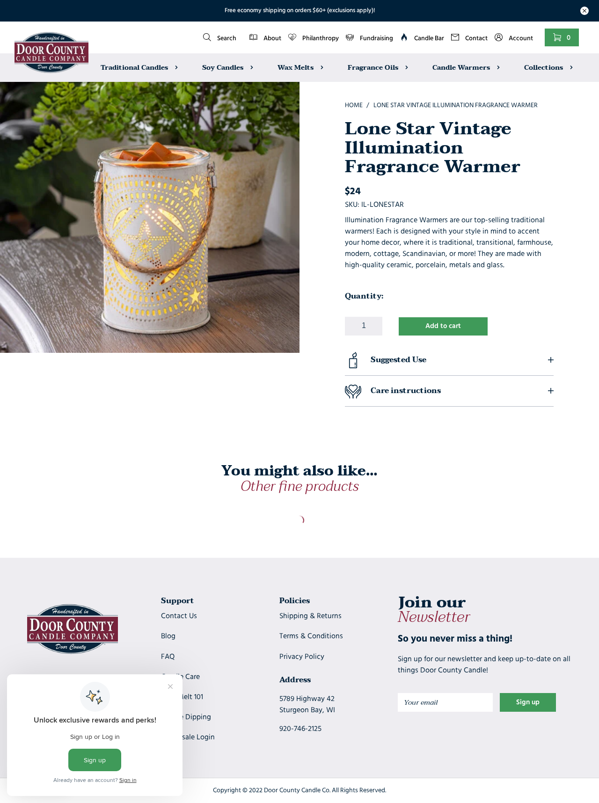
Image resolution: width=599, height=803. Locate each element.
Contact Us (179, 616)
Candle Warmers (462, 67)
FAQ (168, 657)
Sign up (528, 702)
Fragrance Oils (374, 67)
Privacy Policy (301, 657)
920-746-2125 (300, 729)
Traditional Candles (135, 67)
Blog (168, 636)
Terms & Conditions (311, 636)
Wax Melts (296, 67)
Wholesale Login (188, 737)
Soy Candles (223, 67)
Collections (544, 67)
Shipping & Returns (310, 616)
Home (354, 105)
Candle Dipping (186, 717)
